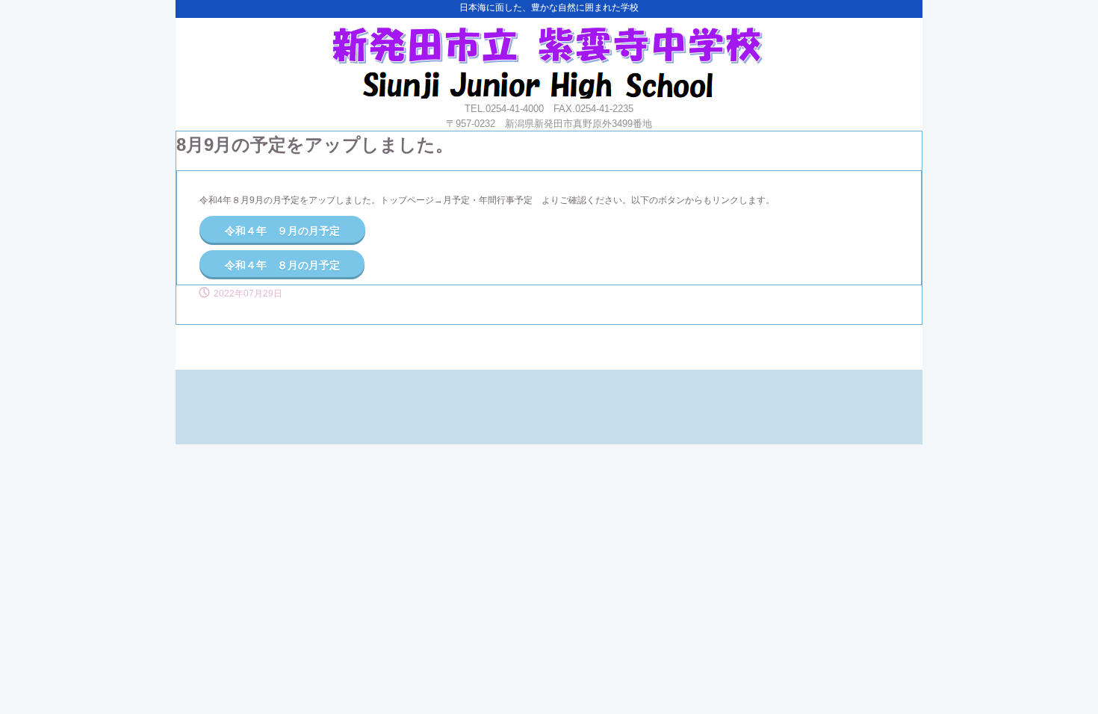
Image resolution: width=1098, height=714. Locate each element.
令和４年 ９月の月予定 (282, 231)
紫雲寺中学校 (547, 58)
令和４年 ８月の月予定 (282, 265)
